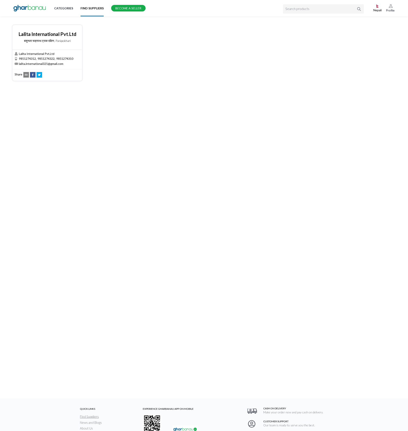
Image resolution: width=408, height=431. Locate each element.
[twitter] (39, 75)
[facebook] (32, 75)
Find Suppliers (92, 8)
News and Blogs (91, 422)
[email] (26, 75)
